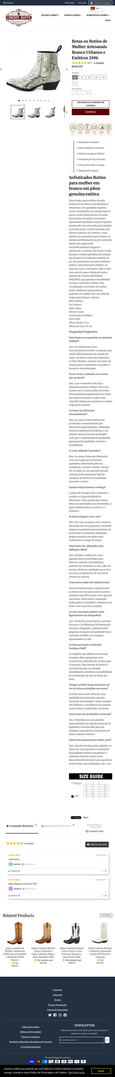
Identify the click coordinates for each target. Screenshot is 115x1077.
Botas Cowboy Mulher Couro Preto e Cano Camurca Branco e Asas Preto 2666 (72, 952)
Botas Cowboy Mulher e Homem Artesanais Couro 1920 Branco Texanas (100, 952)
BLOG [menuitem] (107, 20)
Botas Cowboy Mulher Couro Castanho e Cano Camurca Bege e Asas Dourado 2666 (43, 952)
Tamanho (75, 73)
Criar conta (82, 3)
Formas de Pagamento (57, 1010)
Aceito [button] (101, 1071)
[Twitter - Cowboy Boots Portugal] (50, 1015)
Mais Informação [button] (76, 1072)
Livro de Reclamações (30, 1047)
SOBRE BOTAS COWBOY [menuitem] (97, 15)
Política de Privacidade (30, 1032)
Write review (98, 844)
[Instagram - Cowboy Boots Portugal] (60, 1015)
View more (106, 915)
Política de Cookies (30, 1027)
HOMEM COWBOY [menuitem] (72, 15)
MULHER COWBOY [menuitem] (49, 15)
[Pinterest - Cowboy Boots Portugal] (65, 1015)
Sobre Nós (57, 995)
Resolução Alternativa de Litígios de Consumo (30, 1042)
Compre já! (90, 112)
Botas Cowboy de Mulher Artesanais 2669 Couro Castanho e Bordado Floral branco (15, 954)
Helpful (13, 871)
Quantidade (76, 89)
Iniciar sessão (69, 3)
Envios (57, 1000)
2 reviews (99, 62)
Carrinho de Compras (101, 3)
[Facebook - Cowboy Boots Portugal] (55, 1015)
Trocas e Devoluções (57, 1005)
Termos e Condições (30, 1037)
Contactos (57, 990)
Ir (107, 1040)
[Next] (66, 69)
